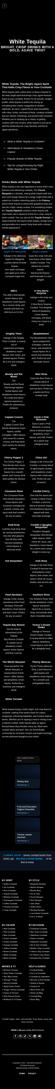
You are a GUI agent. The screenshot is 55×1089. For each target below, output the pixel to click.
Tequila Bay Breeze (14, 625)
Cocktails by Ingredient (40, 977)
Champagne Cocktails (13, 900)
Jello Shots (35, 903)
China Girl (41, 457)
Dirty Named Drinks (12, 996)
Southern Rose (41, 595)
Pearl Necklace (13, 595)
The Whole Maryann (13, 662)
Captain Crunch (14, 417)
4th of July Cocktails (38, 945)
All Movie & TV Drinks (12, 999)
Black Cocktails (10, 958)
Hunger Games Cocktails (14, 990)
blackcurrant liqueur (40, 273)
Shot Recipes (36, 900)
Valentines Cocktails (38, 935)
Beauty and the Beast (13, 375)
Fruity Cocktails (10, 910)
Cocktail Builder (37, 970)
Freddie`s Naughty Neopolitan (41, 526)
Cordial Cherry (41, 491)
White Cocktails (10, 955)
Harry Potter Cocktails (13, 973)
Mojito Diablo (40, 251)
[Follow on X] (30, 1036)
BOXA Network (38, 1030)
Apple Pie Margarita (15, 251)
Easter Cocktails (37, 938)
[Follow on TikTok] (25, 1036)
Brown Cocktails (10, 951)
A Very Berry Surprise (41, 292)
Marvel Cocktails (10, 983)
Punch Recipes (36, 897)
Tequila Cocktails (11, 894)
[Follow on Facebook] (15, 1036)
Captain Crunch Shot (14, 425)
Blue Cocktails (9, 935)
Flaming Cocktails (11, 907)
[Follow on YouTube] (39, 1036)
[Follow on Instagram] (20, 1036)
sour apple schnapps (15, 269)
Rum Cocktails (10, 890)
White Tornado (13, 699)
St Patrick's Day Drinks (40, 955)
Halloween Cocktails (38, 942)
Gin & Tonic (35, 894)
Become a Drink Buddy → (31, 858)
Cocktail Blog (35, 996)
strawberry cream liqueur (13, 302)
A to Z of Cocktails (38, 973)
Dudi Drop (14, 525)
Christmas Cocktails (38, 929)
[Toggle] (4, 142)
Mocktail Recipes (37, 910)
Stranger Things (10, 980)
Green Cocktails (10, 938)
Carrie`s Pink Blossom (41, 418)
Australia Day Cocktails (40, 958)
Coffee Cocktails (10, 903)
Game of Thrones (11, 993)
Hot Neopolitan (13, 561)
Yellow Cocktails (10, 948)
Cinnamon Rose (14, 491)
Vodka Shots (35, 907)
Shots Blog (35, 999)
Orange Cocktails (11, 945)
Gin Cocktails (9, 887)
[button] (4, 6)
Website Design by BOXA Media (27, 1068)
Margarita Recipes (38, 884)
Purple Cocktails (10, 942)
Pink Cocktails (9, 932)
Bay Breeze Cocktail (13, 639)
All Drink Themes (10, 970)
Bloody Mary (35, 890)
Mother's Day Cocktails (40, 948)
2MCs (14, 291)
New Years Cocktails (39, 932)
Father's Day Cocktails (39, 951)
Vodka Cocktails (10, 884)
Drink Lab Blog (36, 993)
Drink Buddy (39, 730)
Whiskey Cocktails (11, 897)
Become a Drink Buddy (40, 980)
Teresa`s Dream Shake (41, 626)
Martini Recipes (37, 887)
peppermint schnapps (14, 348)
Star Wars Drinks (11, 977)
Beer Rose (41, 374)
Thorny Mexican (41, 662)
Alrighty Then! (14, 333)
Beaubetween (41, 333)
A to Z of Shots (36, 917)
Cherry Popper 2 (13, 457)
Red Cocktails (9, 929)
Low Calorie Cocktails (39, 913)
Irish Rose (41, 561)
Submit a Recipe (37, 983)
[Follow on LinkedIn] (35, 1036)
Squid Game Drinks (12, 986)
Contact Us (35, 986)
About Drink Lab (37, 990)
